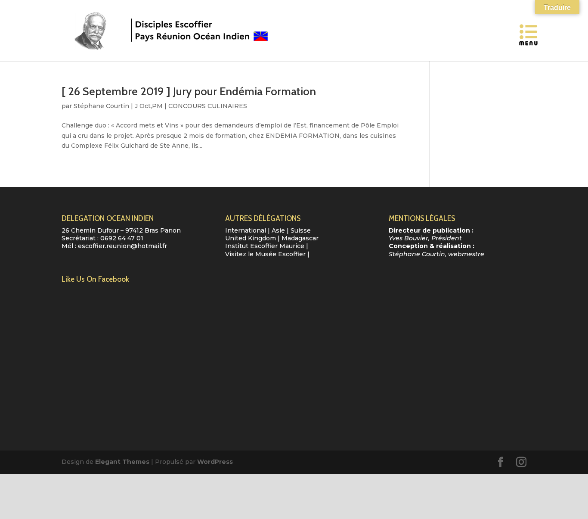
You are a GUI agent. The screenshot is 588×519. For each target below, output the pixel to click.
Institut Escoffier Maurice (264, 246)
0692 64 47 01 (121, 238)
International (245, 230)
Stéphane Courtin (101, 106)
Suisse (301, 230)
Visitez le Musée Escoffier (265, 254)
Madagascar (300, 238)
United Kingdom (250, 238)
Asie (278, 230)
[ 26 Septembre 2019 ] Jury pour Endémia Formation (189, 91)
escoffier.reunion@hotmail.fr (122, 246)
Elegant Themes (122, 462)
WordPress (215, 462)
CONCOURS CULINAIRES (207, 106)
